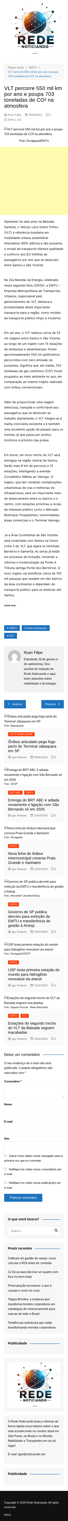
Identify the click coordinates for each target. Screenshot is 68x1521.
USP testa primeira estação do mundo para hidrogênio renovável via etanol (34, 974)
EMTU (11, 119)
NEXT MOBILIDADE (21, 734)
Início (7, 1514)
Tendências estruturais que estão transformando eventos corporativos (32, 1325)
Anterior (17, 704)
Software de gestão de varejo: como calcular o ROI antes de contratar (32, 1261)
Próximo (50, 704)
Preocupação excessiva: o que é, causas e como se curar (30, 1288)
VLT (19, 119)
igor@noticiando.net (31, 1454)
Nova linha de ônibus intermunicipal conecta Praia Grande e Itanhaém (31, 858)
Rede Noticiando (37, 628)
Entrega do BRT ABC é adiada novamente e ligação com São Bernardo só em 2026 (33, 804)
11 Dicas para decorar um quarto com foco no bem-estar (33, 1274)
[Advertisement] (34, 181)
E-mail (8, 1121)
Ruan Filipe (14, 114)
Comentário (13, 1081)
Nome (8, 1104)
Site (6, 1138)
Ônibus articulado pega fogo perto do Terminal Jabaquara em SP (32, 746)
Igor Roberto (19, 757)
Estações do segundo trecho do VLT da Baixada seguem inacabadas (32, 1027)
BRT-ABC (15, 792)
